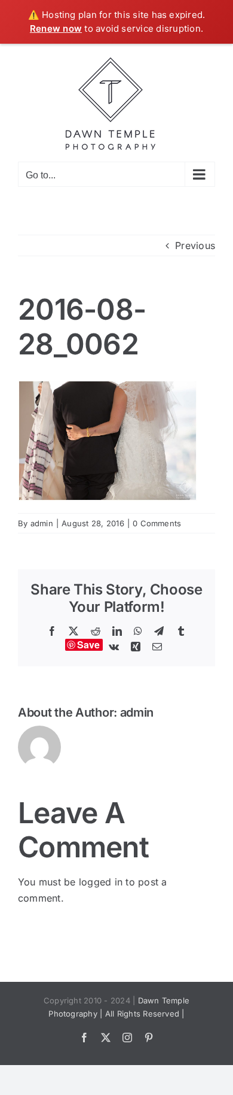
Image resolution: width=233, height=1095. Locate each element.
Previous (195, 245)
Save (88, 645)
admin (41, 523)
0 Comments (157, 523)
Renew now (56, 28)
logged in (100, 882)
